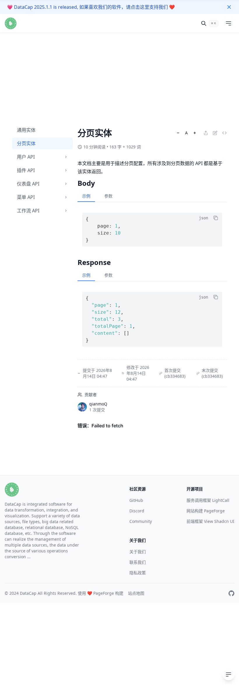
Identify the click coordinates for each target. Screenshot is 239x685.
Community (140, 521)
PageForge (103, 593)
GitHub (136, 500)
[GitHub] (231, 593)
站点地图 (136, 593)
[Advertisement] (119, 41)
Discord (136, 511)
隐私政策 (137, 572)
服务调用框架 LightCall (208, 500)
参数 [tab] (108, 196)
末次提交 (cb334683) (212, 373)
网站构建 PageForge (206, 511)
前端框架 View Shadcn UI (210, 521)
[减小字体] (178, 132)
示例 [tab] (86, 196)
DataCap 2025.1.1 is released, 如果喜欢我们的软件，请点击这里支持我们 (91, 7)
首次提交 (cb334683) (174, 373)
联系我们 (137, 562)
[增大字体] (194, 132)
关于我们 (137, 551)
